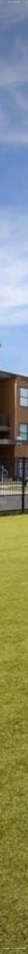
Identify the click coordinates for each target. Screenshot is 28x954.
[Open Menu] (26, 2)
